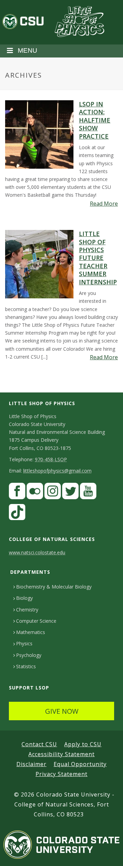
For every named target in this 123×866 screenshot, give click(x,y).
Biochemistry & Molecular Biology (54, 586)
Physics (24, 643)
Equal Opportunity (80, 764)
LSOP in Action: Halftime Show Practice (94, 120)
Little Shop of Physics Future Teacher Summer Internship (98, 258)
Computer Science (36, 621)
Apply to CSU (82, 744)
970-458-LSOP (51, 459)
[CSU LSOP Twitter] (70, 492)
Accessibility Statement (61, 754)
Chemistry (27, 609)
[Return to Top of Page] (107, 853)
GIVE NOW (61, 711)
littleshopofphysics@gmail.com (57, 470)
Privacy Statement (61, 774)
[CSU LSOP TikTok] (17, 513)
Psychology (28, 655)
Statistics (26, 666)
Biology (24, 598)
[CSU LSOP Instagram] (52, 492)
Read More (104, 203)
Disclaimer (31, 764)
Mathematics (30, 632)
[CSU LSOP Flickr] (35, 492)
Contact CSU (39, 744)
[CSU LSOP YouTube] (88, 492)
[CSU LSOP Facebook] (17, 492)
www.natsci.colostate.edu (37, 552)
